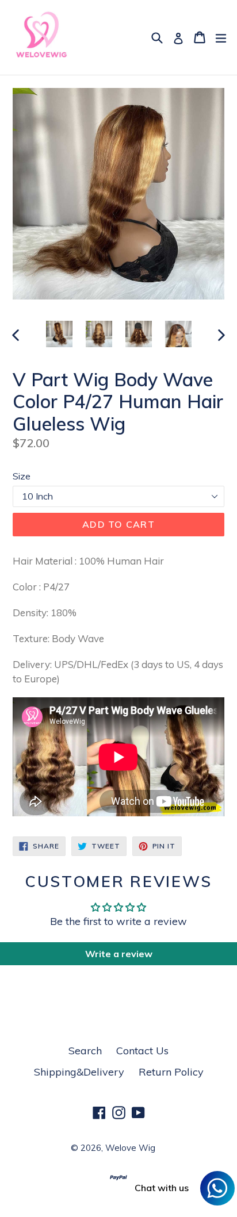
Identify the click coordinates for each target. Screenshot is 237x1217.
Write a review (118, 953)
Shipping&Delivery (79, 1071)
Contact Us (142, 1050)
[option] (59, 334)
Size (21, 476)
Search (85, 1050)
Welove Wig (130, 1147)
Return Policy (171, 1071)
